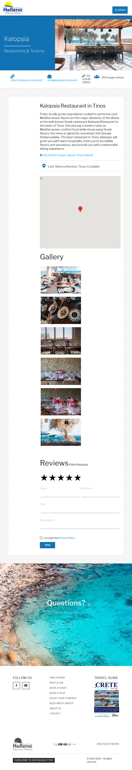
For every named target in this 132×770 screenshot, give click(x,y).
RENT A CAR (56, 683)
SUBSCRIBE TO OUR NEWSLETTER (34, 760)
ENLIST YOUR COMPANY (63, 698)
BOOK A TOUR (57, 693)
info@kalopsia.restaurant (62, 80)
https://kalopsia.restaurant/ (26, 80)
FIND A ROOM (57, 677)
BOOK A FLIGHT (58, 688)
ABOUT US (55, 708)
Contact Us (66, 624)
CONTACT (55, 713)
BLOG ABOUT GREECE (62, 703)
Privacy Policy (66, 537)
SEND (47, 545)
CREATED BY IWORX (108, 744)
